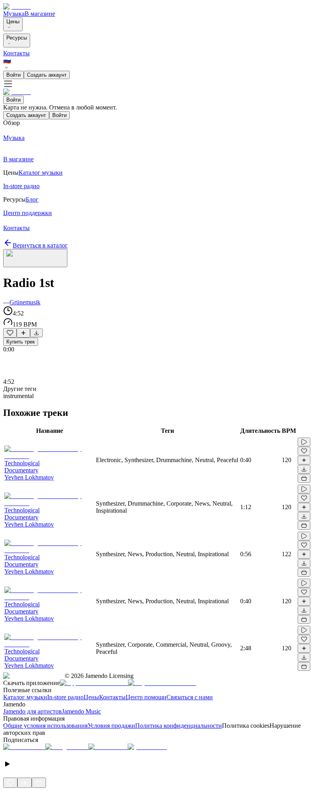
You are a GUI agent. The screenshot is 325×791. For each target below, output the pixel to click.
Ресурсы (16, 38)
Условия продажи (111, 725)
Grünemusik (25, 302)
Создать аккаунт (47, 75)
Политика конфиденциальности (178, 725)
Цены (12, 22)
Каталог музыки (25, 697)
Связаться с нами (189, 697)
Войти (13, 75)
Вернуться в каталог (40, 245)
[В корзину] (304, 478)
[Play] (35, 258)
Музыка (14, 13)
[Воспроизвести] (304, 442)
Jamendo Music (81, 711)
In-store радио (65, 697)
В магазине (40, 13)
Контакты (16, 53)
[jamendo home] (17, 6)
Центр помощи (146, 697)
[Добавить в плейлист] (23, 333)
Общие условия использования (45, 725)
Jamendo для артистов (32, 711)
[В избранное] (10, 333)
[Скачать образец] (36, 332)
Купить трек (20, 342)
